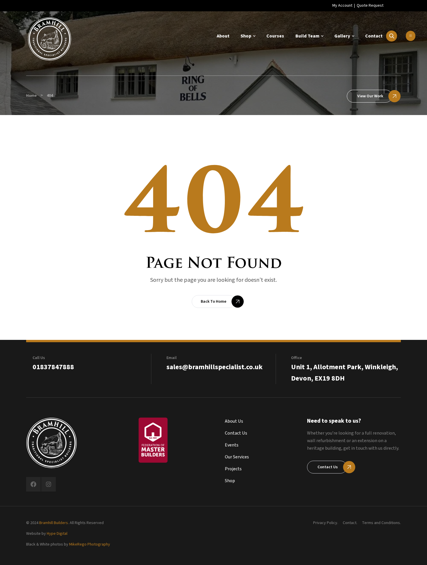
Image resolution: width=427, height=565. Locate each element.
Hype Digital (57, 534)
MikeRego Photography (89, 544)
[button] (410, 36)
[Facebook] (33, 484)
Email (171, 358)
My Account (342, 5)
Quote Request (370, 5)
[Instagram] (48, 484)
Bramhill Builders (53, 523)
